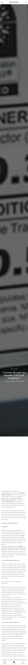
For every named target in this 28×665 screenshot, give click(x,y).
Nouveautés (14, 369)
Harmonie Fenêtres (10, 381)
